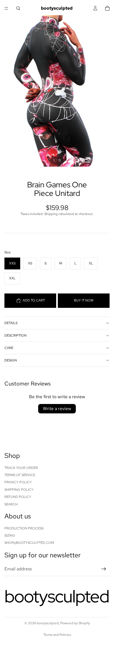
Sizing (9, 535)
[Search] (18, 8)
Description (15, 335)
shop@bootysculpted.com (29, 543)
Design (10, 360)
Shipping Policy (18, 489)
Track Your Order (21, 468)
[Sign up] (104, 569)
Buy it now (84, 300)
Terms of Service (19, 475)
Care (8, 348)
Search (11, 504)
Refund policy (17, 497)
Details (10, 323)
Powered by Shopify (75, 623)
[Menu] (6, 8)
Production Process (23, 528)
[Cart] (107, 8)
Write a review (57, 408)
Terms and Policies (57, 635)
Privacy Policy (18, 482)
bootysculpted (48, 623)
